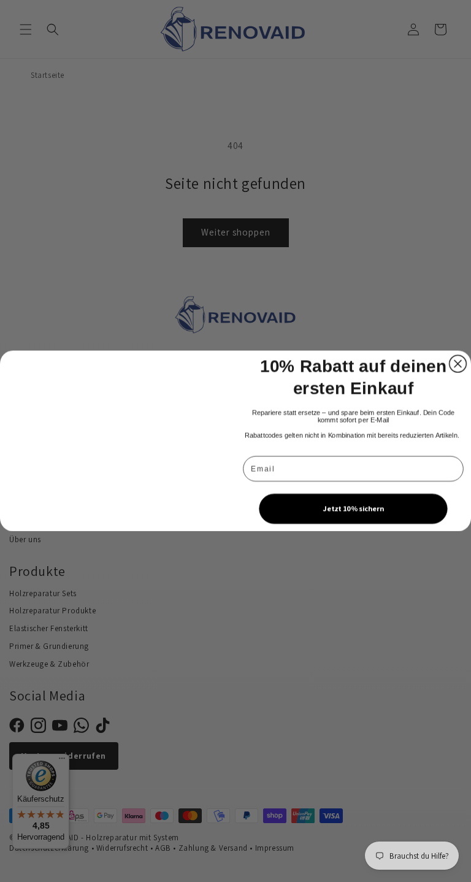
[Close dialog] (458, 363)
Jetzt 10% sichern (353, 508)
